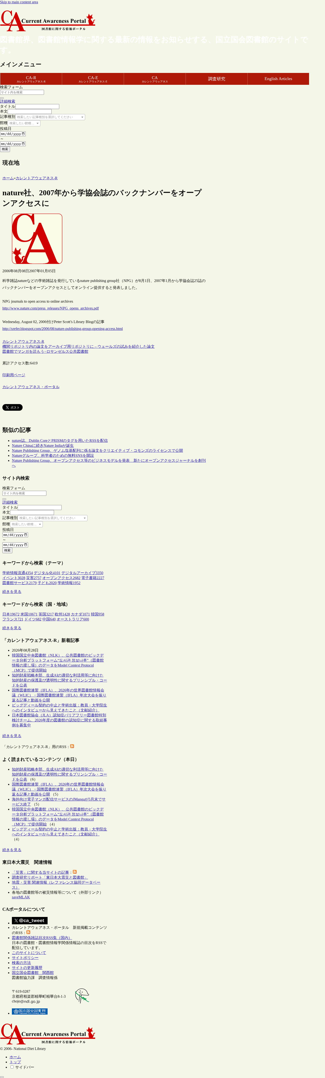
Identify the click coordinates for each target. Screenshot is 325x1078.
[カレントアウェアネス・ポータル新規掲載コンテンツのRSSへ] (28, 933)
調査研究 (216, 78)
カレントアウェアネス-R (23, 341)
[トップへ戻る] (2, 1077)
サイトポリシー (25, 958)
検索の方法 (21, 963)
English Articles (278, 78)
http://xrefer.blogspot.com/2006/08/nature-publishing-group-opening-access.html (62, 329)
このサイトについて (29, 953)
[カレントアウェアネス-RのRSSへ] (72, 747)
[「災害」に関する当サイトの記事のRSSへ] (75, 872)
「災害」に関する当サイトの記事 (40, 872)
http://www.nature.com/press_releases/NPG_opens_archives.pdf (50, 308)
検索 (5, 149)
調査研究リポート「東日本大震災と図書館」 (50, 877)
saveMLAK (21, 897)
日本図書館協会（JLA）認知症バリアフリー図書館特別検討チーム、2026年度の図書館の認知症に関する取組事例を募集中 (59, 720)
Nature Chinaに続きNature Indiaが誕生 (43, 446)
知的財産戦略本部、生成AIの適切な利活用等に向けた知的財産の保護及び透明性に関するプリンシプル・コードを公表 (59, 680)
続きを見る (11, 592)
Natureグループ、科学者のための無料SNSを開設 (53, 455)
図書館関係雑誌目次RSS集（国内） (42, 938)
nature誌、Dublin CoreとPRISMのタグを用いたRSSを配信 (60, 441)
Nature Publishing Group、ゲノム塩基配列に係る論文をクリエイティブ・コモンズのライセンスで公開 (97, 450)
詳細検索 (7, 101)
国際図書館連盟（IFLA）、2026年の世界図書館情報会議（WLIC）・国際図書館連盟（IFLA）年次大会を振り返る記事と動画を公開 (59, 695)
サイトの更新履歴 (27, 968)
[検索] (2, 98)
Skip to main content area (19, 2)
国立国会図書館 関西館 (33, 973)
